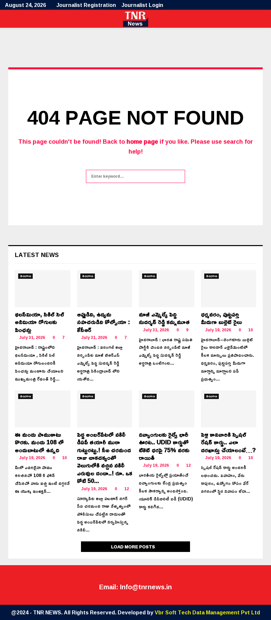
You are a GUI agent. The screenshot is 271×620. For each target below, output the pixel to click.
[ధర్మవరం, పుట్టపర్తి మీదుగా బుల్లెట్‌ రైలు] (228, 288)
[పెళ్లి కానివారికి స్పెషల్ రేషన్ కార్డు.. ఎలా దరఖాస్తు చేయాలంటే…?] (228, 408)
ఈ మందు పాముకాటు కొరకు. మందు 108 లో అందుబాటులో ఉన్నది (39, 442)
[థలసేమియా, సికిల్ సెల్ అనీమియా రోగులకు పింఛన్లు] (42, 288)
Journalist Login (142, 5)
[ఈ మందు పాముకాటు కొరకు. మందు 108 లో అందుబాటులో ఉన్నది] (42, 408)
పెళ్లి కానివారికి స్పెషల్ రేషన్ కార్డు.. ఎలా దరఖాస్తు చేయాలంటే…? (228, 442)
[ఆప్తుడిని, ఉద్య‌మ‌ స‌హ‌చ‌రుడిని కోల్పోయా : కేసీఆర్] (105, 288)
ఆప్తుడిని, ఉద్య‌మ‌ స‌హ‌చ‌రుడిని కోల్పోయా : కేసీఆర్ (103, 322)
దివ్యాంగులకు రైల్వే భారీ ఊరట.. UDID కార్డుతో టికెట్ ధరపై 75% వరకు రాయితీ (164, 446)
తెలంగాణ (25, 276)
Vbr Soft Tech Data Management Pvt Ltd (207, 612)
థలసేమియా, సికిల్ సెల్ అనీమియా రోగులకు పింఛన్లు (39, 322)
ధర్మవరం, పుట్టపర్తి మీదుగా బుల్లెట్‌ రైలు (221, 318)
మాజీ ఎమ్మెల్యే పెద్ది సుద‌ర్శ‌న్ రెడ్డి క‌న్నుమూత (164, 318)
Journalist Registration (86, 5)
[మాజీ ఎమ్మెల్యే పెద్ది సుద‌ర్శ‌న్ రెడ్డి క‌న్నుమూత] (166, 288)
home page (142, 141)
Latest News (37, 254)
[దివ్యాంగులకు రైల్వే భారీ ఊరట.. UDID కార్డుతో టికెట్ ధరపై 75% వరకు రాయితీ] (166, 408)
